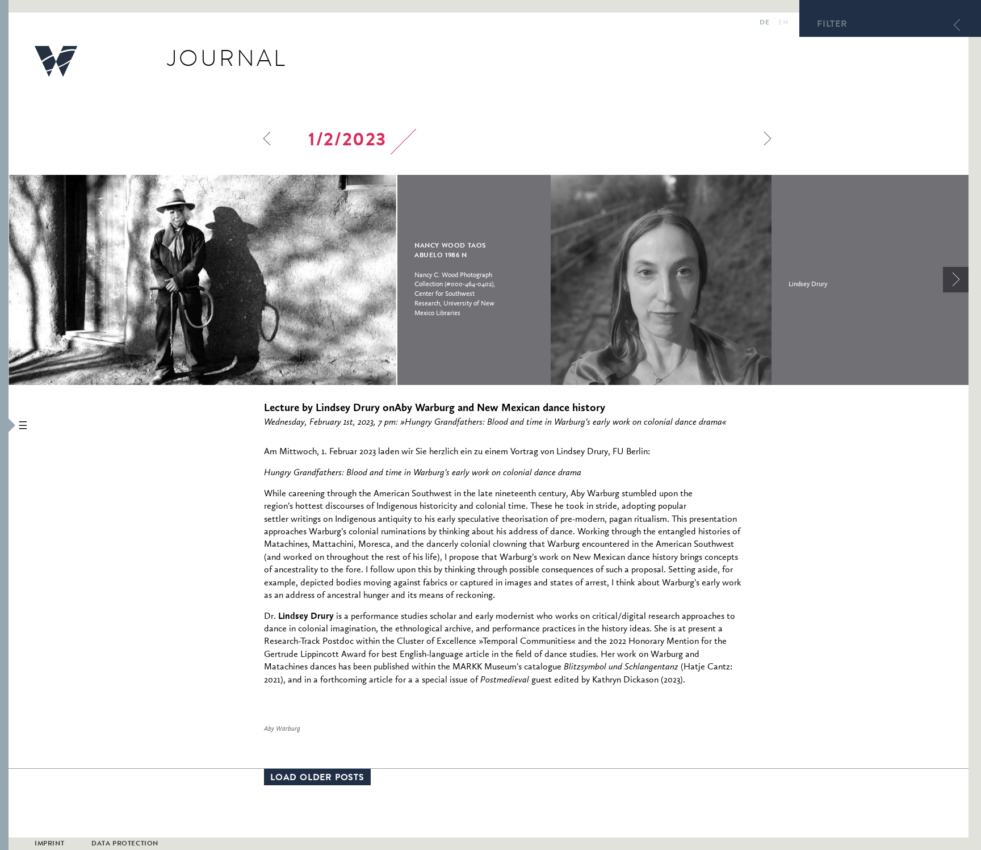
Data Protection (124, 844)
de (764, 23)
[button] (4, 425)
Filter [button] (832, 25)
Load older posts (317, 778)
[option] (280, 280)
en (783, 23)
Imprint (49, 844)
